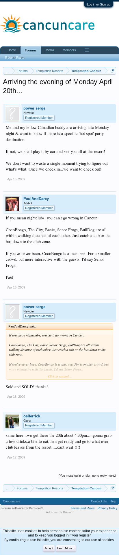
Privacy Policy (108, 508)
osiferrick (31, 416)
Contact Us (99, 501)
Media (50, 50)
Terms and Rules (83, 508)
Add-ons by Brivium (59, 512)
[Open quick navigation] (112, 71)
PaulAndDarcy (36, 199)
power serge (34, 108)
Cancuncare (11, 501)
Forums (31, 50)
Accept (48, 548)
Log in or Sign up (98, 4)
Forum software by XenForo (22, 508)
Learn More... (66, 548)
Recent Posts (14, 57)
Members (69, 50)
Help (113, 501)
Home (12, 50)
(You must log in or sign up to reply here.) (87, 475)
